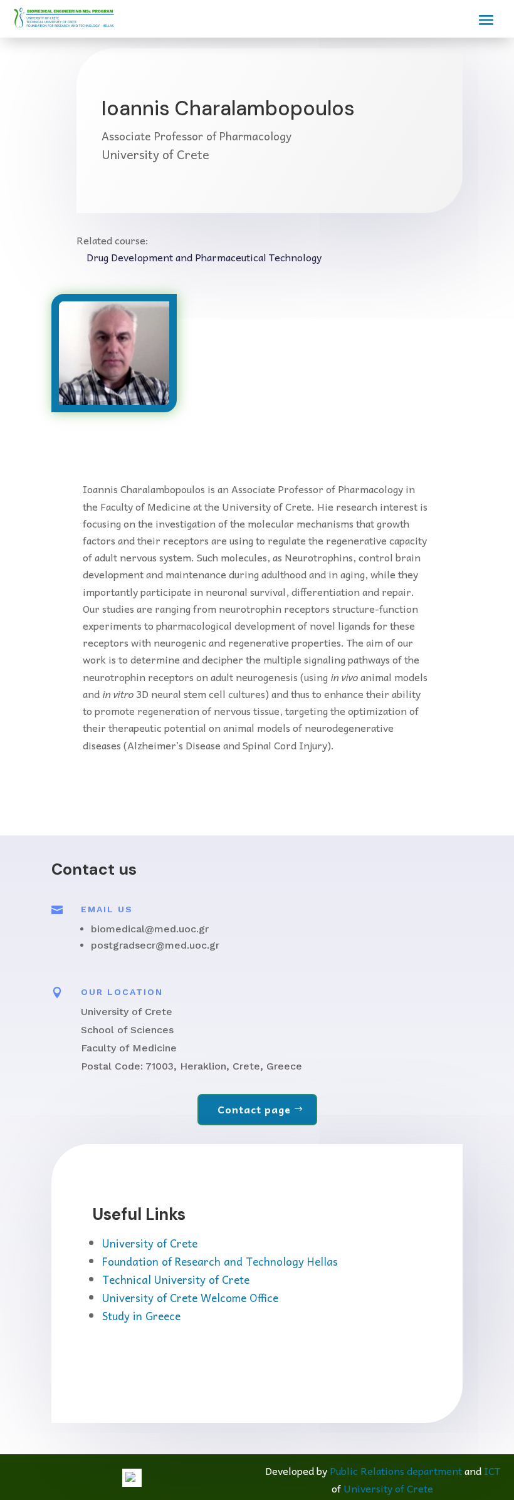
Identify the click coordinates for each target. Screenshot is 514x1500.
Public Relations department (396, 1470)
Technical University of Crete (175, 1279)
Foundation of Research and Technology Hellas (220, 1261)
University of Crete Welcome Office (190, 1297)
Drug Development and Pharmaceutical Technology (204, 257)
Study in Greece (141, 1316)
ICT (492, 1470)
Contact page (254, 1109)
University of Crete (149, 1243)
